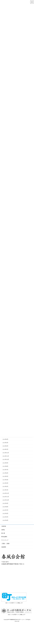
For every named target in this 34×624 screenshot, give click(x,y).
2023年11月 (6, 456)
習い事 (3, 533)
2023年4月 (5, 479)
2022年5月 (5, 517)
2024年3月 (5, 442)
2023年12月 (6, 452)
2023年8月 (5, 466)
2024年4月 (5, 439)
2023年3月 (5, 483)
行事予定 (3, 526)
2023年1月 (5, 490)
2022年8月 (5, 506)
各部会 (3, 529)
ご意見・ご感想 (5, 543)
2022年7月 (5, 510)
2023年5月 (5, 476)
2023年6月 (5, 473)
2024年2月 (5, 446)
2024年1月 (5, 449)
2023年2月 (5, 486)
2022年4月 (5, 520)
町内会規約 (4, 536)
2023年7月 (5, 469)
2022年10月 (6, 500)
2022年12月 (6, 493)
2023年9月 (5, 463)
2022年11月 (6, 496)
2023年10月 (6, 459)
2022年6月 (5, 513)
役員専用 (3, 547)
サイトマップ (4, 540)
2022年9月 (5, 503)
